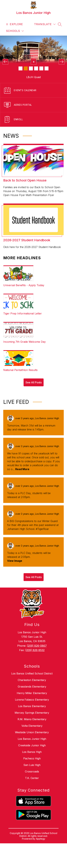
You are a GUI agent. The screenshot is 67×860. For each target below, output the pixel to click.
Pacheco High (32, 750)
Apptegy (40, 830)
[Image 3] (31, 68)
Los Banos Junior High (32, 731)
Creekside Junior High (32, 737)
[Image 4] (36, 68)
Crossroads (32, 763)
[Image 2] (26, 68)
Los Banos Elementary (32, 698)
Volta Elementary (31, 718)
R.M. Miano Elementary (32, 711)
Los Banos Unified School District (32, 665)
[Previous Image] (5, 62)
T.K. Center (32, 770)
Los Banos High (32, 744)
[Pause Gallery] (33, 62)
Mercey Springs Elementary (32, 704)
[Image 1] (20, 68)
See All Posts (34, 374)
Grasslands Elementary (32, 678)
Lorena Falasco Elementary (32, 691)
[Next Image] (61, 62)
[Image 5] (41, 68)
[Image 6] (46, 68)
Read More (22, 461)
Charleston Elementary (32, 672)
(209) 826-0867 (37, 637)
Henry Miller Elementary (32, 685)
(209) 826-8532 (35, 642)
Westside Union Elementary (32, 724)
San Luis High (31, 757)
